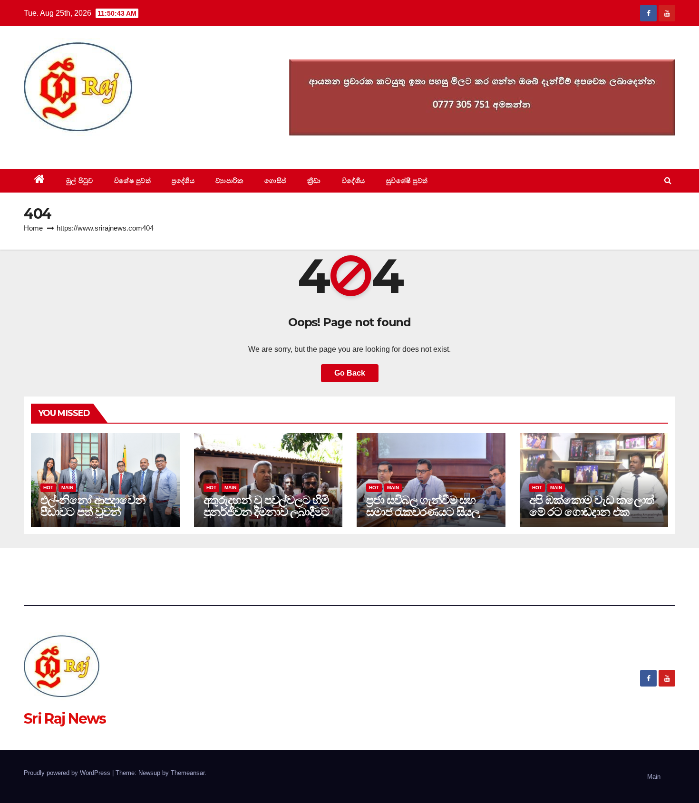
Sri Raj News (65, 147)
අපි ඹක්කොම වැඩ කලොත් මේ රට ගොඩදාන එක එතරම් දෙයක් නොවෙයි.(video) (591, 517)
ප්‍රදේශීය (183, 180)
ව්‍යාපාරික (229, 180)
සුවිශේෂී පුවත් (407, 180)
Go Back (349, 373)
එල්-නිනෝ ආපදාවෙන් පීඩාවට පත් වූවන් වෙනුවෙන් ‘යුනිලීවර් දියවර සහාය (103, 517)
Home (33, 228)
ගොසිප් (275, 180)
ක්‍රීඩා (314, 180)
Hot (48, 487)
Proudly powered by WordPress (68, 772)
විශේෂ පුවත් (132, 180)
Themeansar (187, 772)
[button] (667, 180)
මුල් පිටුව (79, 180)
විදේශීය (353, 180)
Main (67, 487)
